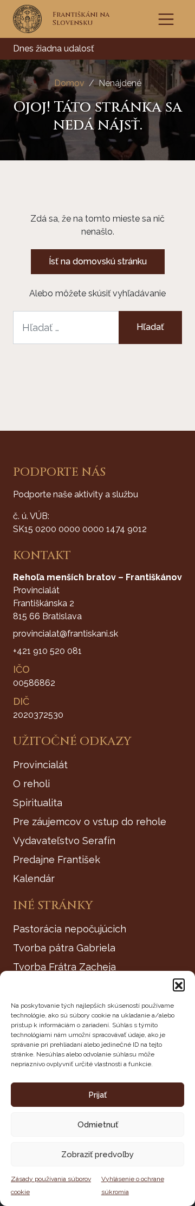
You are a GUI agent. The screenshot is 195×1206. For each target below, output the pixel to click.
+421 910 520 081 (47, 651)
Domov (69, 83)
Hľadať (150, 327)
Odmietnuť (97, 1125)
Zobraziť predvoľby (97, 1154)
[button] (178, 984)
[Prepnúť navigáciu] (166, 19)
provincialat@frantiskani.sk (65, 633)
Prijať (97, 1095)
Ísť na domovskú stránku (98, 261)
